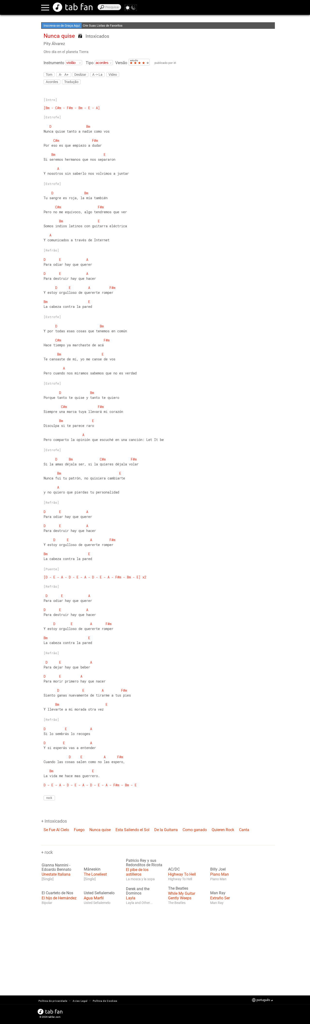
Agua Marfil (94, 898)
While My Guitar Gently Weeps (181, 895)
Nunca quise (100, 829)
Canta (244, 829)
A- (60, 74)
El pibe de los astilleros (137, 872)
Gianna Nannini (55, 865)
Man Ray (217, 893)
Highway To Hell (182, 874)
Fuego (79, 829)
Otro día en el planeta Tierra (66, 52)
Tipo (89, 63)
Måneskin (92, 869)
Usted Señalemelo (99, 893)
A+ (66, 74)
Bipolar (47, 903)
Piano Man (219, 874)
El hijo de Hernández (59, 898)
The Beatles (178, 888)
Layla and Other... (139, 903)
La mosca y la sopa (140, 879)
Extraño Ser (220, 898)
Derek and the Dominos (137, 891)
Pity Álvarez (54, 43)
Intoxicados (97, 36)
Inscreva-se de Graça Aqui (62, 25)
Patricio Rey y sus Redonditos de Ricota (144, 862)
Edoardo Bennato (56, 869)
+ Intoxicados (54, 821)
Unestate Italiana (56, 874)
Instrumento (54, 63)
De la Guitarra (166, 829)
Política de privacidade (53, 1001)
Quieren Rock (223, 829)
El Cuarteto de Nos (57, 893)
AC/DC (174, 869)
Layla (130, 898)
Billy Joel (218, 869)
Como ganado (195, 829)
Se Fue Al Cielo (56, 829)
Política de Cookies (105, 1001)
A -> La (97, 74)
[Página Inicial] (73, 7)
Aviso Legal (80, 1001)
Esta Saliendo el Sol (132, 829)
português (263, 1000)
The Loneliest (95, 874)
